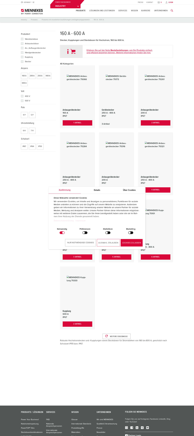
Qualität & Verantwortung (107, 424)
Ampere (24, 68)
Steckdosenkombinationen (32, 432)
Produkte (81, 11)
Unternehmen (160, 11)
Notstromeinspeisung (30, 424)
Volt (22, 91)
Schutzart (25, 139)
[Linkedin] (137, 427)
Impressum (81, 221)
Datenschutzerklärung (64, 221)
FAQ (48, 420)
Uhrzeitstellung (27, 123)
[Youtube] (147, 427)
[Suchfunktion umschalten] (172, 11)
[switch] (84, 232)
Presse (140, 2)
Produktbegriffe (77, 428)
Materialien (75, 432)
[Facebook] (131, 427)
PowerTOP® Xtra (27, 428)
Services (122, 11)
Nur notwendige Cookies (80, 243)
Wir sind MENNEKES (105, 420)
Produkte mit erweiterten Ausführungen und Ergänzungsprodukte (66, 20)
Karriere (145, 11)
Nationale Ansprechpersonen (54, 425)
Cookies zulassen (131, 243)
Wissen (134, 11)
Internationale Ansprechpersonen (54, 431)
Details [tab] (97, 190)
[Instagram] (126, 427)
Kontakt (149, 2)
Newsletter (101, 432)
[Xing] (142, 427)
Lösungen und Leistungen (102, 11)
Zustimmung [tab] (64, 190)
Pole (23, 107)
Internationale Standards (81, 424)
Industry (24, 20)
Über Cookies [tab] (129, 190)
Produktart (25, 34)
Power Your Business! (30, 420)
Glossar (74, 420)
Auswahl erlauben (108, 243)
